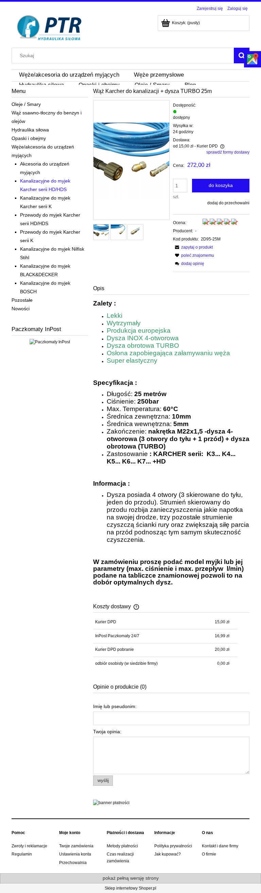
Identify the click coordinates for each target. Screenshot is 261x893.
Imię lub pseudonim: (115, 706)
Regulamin (22, 854)
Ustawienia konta (75, 854)
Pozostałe (22, 300)
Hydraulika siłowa (30, 129)
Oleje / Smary (26, 104)
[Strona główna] (49, 27)
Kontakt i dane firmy (220, 846)
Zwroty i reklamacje (29, 846)
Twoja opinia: (107, 731)
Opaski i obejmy (29, 138)
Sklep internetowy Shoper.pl (130, 888)
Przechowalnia (73, 862)
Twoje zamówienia (76, 846)
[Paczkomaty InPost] (50, 341)
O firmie (209, 854)
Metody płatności (122, 846)
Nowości (21, 308)
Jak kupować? (167, 854)
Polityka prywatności (173, 846)
